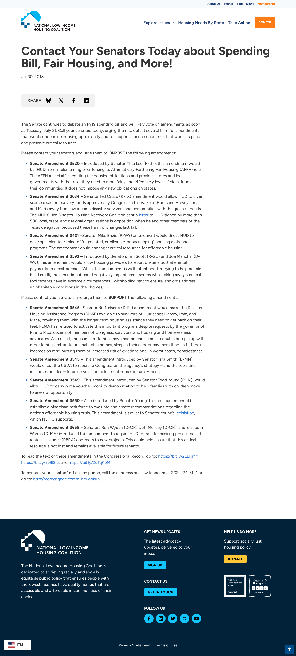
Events (228, 4)
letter (143, 214)
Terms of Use (166, 645)
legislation (185, 412)
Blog (240, 4)
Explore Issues (156, 22)
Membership (266, 4)
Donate (265, 22)
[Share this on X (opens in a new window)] (61, 100)
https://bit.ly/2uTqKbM (89, 462)
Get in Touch (161, 592)
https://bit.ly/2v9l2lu (40, 462)
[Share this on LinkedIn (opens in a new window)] (86, 100)
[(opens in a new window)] (149, 618)
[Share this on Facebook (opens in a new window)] (73, 100)
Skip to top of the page (289, 649)
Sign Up (155, 565)
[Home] (48, 21)
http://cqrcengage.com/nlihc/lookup (66, 478)
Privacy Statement (135, 645)
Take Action (239, 22)
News (250, 4)
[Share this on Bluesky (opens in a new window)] (48, 100)
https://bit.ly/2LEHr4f (178, 456)
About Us (213, 4)
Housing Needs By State (201, 22)
